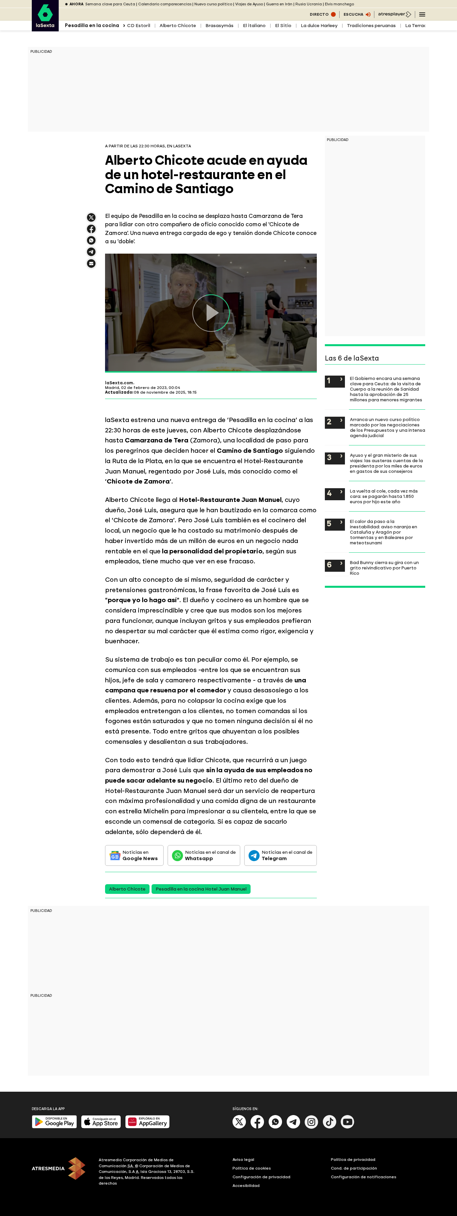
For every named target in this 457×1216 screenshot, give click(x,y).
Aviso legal (243, 1159)
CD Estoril (138, 25)
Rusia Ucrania (308, 4)
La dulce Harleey (319, 25)
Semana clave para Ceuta (110, 4)
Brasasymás (219, 25)
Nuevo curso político (213, 4)
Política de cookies (252, 1168)
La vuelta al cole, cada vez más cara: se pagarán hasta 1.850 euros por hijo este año (384, 496)
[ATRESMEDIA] (61, 1172)
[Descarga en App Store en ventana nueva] (101, 1127)
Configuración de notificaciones (363, 1177)
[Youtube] (348, 1127)
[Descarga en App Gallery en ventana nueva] (147, 1127)
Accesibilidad (246, 1185)
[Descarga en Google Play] (54, 1127)
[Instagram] (311, 1127)
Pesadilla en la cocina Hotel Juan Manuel (201, 889)
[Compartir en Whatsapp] (91, 243)
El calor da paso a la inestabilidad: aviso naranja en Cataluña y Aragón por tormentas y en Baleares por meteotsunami (383, 532)
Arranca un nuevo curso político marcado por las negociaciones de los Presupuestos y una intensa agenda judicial (387, 427)
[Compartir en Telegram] (91, 255)
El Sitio (283, 25)
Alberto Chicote (178, 25)
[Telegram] (293, 1127)
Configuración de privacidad (261, 1177)
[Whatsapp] (275, 1127)
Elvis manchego (339, 4)
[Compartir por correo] (91, 266)
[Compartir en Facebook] (91, 232)
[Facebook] (257, 1127)
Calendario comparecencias (164, 4)
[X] (91, 220)
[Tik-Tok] (330, 1127)
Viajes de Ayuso (249, 4)
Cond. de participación (354, 1168)
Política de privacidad (353, 1159)
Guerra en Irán (279, 4)
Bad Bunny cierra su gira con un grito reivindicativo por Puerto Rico (384, 568)
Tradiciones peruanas (371, 25)
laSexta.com (119, 383)
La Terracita (419, 25)
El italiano (254, 25)
